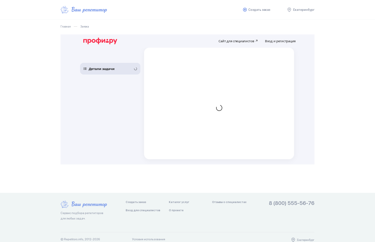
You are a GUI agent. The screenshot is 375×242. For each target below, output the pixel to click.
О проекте (176, 210)
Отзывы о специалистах (229, 202)
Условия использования (148, 239)
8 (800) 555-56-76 (291, 203)
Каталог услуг (179, 202)
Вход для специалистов (143, 210)
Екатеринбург (303, 9)
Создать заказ (259, 9)
